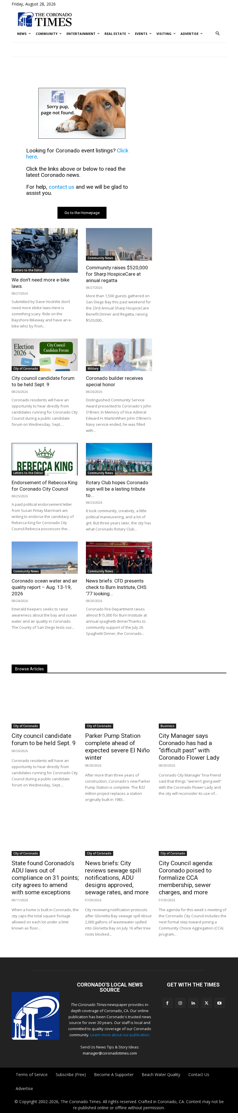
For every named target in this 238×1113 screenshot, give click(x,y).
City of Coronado (25, 368)
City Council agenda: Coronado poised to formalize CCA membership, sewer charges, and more (186, 878)
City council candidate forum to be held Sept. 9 (44, 739)
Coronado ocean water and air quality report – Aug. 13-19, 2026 (44, 587)
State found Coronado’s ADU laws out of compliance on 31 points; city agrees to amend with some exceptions (45, 878)
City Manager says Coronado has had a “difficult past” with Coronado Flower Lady (189, 746)
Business (167, 726)
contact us (61, 187)
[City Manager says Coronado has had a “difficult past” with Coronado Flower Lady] (192, 704)
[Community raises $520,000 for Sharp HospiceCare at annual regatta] (119, 244)
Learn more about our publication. (120, 1034)
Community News (100, 258)
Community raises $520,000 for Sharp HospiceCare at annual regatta (117, 274)
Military (93, 368)
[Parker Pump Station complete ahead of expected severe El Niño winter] (119, 704)
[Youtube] (219, 1003)
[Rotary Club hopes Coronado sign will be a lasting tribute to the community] (119, 459)
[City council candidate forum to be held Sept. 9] (45, 355)
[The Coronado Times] (45, 19)
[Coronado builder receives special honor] (119, 355)
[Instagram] (180, 1003)
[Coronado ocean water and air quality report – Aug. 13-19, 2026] (45, 558)
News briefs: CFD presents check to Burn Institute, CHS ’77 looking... (116, 587)
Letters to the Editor (28, 270)
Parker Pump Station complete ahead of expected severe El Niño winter (117, 746)
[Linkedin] (193, 1003)
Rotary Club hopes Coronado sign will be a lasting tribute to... (117, 489)
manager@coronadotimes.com (110, 1053)
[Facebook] (167, 1003)
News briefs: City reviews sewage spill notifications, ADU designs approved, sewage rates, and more (117, 878)
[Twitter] (206, 1003)
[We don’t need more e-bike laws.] (45, 250)
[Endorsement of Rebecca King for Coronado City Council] (45, 459)
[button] (218, 34)
